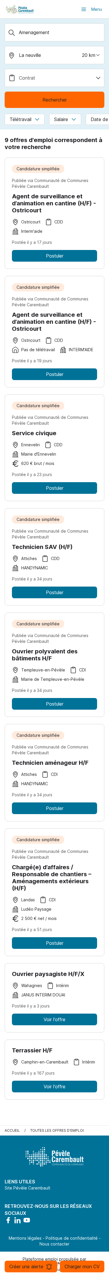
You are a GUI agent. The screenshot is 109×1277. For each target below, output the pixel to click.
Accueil (12, 1130)
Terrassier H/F (32, 1050)
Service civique (34, 433)
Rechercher (54, 100)
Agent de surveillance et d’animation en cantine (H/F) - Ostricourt (54, 203)
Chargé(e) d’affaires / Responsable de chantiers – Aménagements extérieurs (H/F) (51, 878)
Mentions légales (25, 1238)
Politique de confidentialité (72, 1238)
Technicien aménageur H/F (50, 762)
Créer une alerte (26, 1266)
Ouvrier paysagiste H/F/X (48, 973)
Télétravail (20, 119)
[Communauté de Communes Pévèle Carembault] (20, 9)
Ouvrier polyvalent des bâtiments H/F (45, 655)
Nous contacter (54, 1243)
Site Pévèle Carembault (27, 1187)
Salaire (61, 119)
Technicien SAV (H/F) (42, 546)
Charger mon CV (82, 1266)
